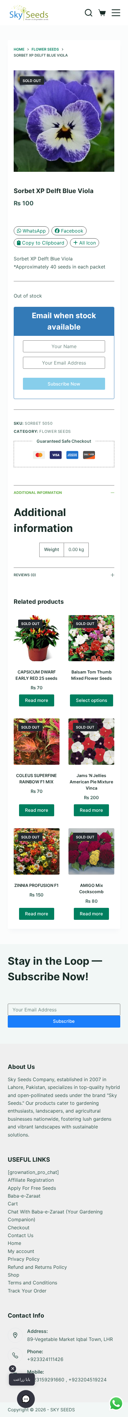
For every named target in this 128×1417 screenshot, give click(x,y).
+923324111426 (45, 1359)
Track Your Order (27, 1291)
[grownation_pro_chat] (33, 1172)
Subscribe (64, 1021)
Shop (13, 1275)
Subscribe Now (64, 384)
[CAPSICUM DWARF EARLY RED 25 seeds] (37, 638)
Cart (13, 1204)
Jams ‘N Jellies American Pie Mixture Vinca (91, 782)
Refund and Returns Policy (37, 1267)
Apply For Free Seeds (32, 1188)
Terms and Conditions (32, 1283)
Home (14, 1243)
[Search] (88, 12)
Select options (91, 700)
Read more (36, 700)
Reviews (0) (25, 575)
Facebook (72, 231)
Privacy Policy (24, 1259)
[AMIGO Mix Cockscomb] (91, 851)
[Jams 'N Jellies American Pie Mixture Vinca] (91, 741)
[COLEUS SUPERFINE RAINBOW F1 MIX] (37, 741)
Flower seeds (55, 431)
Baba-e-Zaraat (24, 1196)
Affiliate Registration (31, 1180)
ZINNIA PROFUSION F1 (36, 885)
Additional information (38, 492)
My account (21, 1251)
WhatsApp (34, 231)
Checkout (18, 1228)
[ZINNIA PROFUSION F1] (37, 851)
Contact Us (20, 1235)
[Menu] (116, 12)
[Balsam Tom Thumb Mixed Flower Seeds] (91, 638)
